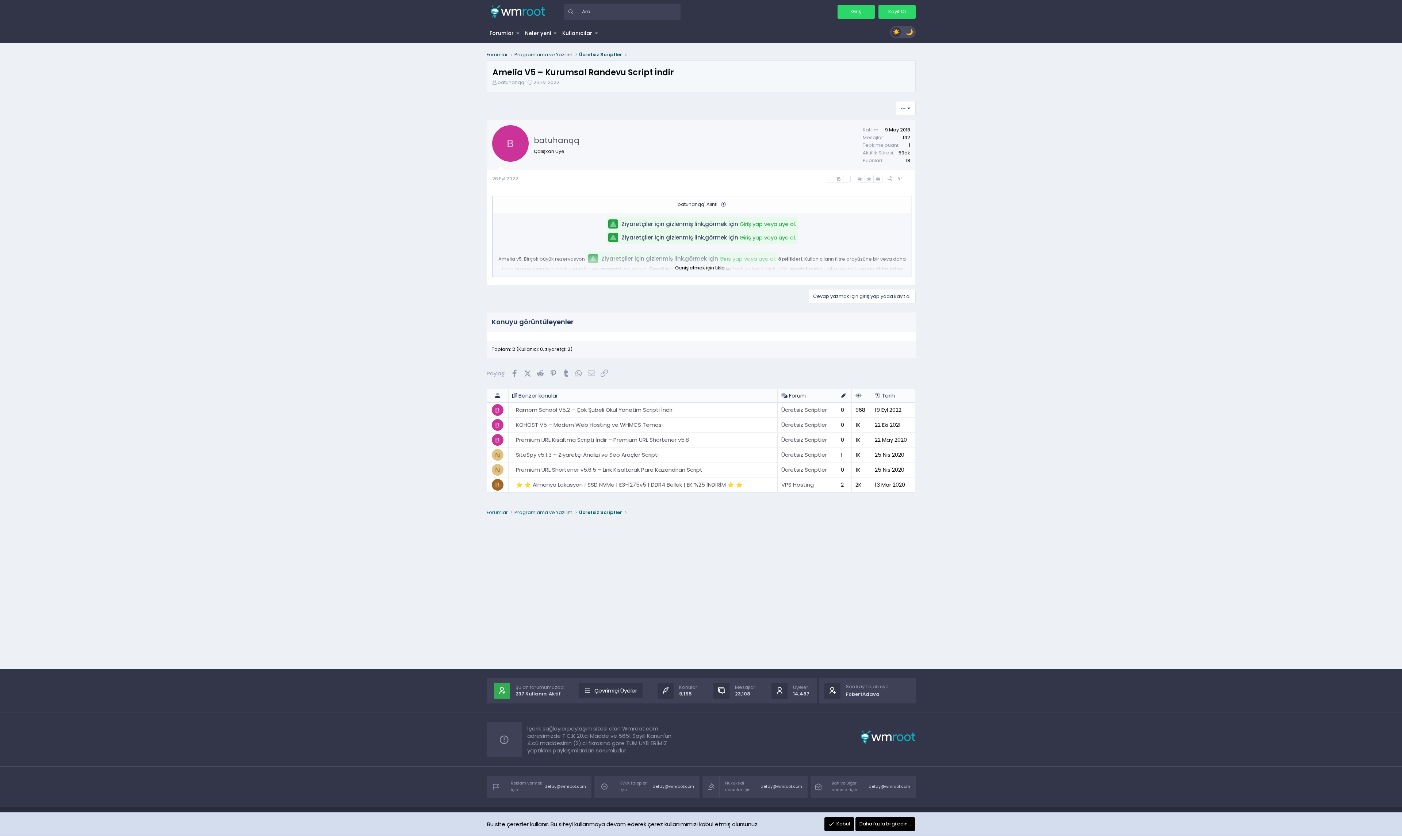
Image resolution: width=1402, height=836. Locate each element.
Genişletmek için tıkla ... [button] (702, 267)
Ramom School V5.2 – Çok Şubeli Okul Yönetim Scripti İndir (594, 410)
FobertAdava (863, 694)
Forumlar (502, 33)
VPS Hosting (797, 484)
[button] (518, 33)
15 (838, 179)
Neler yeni (538, 33)
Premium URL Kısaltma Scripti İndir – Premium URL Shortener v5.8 (602, 440)
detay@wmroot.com (565, 786)
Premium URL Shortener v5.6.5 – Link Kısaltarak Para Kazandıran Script (609, 469)
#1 (900, 178)
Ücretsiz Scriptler (804, 410)
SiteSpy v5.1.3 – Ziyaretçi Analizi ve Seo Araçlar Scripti (587, 455)
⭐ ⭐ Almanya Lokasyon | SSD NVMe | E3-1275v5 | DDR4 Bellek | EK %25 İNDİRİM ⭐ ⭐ (629, 484)
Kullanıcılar (577, 33)
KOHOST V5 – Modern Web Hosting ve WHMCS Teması (589, 425)
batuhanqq (511, 82)
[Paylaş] (889, 179)
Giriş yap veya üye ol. (768, 224)
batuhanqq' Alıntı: (698, 204)
